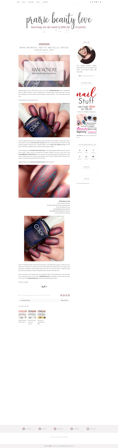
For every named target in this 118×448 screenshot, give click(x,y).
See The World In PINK (44, 274)
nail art (45, 295)
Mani (34, 295)
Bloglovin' (93, 159)
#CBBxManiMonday (44, 44)
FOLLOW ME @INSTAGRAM (60, 437)
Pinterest (80, 159)
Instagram (79, 152)
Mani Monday (39, 295)
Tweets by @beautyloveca (82, 183)
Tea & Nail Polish (57, 274)
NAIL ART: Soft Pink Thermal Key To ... (22, 321)
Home (18, 2)
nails (49, 295)
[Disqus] (44, 353)
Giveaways (45, 2)
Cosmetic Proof (34, 274)
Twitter (86, 152)
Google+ (86, 159)
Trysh (39, 52)
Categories (31, 2)
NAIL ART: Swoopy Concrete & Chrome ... (32, 322)
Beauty (38, 2)
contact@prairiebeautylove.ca (88, 75)
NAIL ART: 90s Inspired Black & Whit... (41, 322)
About (24, 2)
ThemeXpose (55, 446)
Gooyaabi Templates (69, 446)
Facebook (93, 152)
